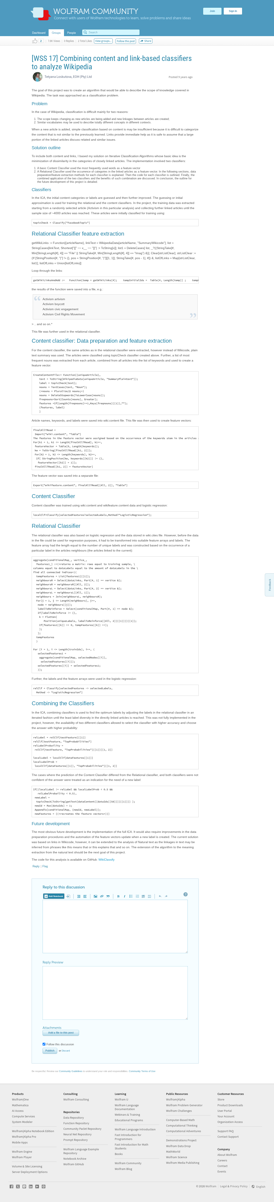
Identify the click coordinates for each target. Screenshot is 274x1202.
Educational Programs (129, 1120)
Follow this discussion (60, 1044)
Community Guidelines (70, 1071)
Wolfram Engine (22, 1151)
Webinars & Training (127, 1114)
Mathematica (20, 1105)
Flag (45, 866)
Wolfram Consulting (76, 1099)
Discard (66, 1050)
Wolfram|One (20, 1099)
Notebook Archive (74, 1159)
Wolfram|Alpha (175, 1099)
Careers (222, 1160)
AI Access (18, 1111)
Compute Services (23, 1116)
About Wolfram (227, 1155)
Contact (222, 1166)
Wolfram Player (22, 1157)
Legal (223, 1186)
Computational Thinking (181, 1125)
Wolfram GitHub (73, 1164)
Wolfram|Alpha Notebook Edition (33, 1131)
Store (220, 1099)
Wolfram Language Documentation (127, 1107)
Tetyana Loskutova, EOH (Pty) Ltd (68, 76)
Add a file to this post (61, 1032)
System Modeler (22, 1122)
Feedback (269, 585)
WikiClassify (106, 859)
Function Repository (76, 1123)
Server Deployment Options (30, 1172)
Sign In (233, 11)
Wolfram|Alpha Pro (24, 1137)
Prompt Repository (75, 1140)
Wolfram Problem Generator (184, 1105)
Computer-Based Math (180, 1120)
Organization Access (230, 1122)
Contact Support (228, 1137)
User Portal (224, 1111)
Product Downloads (230, 1105)
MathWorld (173, 1151)
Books (119, 1154)
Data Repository (73, 1117)
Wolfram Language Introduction (135, 1129)
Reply (36, 866)
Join (212, 11)
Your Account (225, 1116)
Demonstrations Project (181, 1140)
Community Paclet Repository (82, 1129)
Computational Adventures (183, 1131)
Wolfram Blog (123, 1169)
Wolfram (211, 1186)
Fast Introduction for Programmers (128, 1137)
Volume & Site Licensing (27, 1166)
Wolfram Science (176, 1157)
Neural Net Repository (77, 1134)
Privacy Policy (239, 1186)
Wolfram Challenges (179, 1111)
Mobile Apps (20, 1142)
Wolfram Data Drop (178, 1146)
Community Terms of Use (142, 1071)
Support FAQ (225, 1131)
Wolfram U (121, 1099)
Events (221, 1171)
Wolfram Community (128, 1163)
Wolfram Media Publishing (182, 1163)
